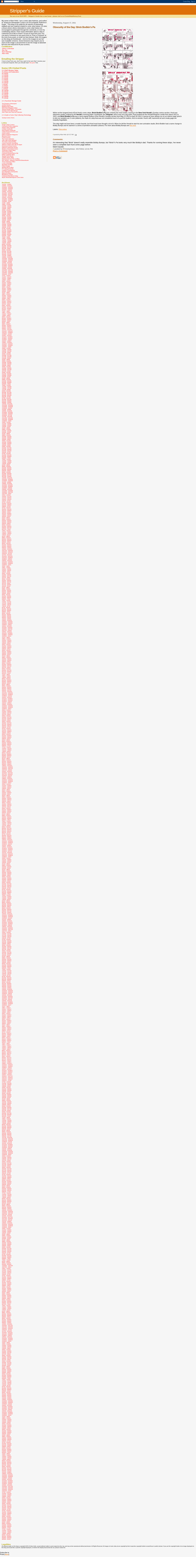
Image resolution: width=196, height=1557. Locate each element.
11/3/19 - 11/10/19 (7, 1216)
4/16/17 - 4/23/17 (6, 1028)
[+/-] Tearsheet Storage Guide (11, 101)
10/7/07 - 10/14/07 (7, 329)
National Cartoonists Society (10, 147)
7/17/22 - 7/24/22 (6, 1382)
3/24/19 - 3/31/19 (6, 1171)
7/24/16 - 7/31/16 (6, 973)
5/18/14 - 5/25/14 (6, 811)
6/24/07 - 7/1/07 (6, 310)
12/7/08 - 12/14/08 (7, 416)
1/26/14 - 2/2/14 (6, 788)
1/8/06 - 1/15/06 (6, 204)
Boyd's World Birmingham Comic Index (12, 177)
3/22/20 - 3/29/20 (6, 1244)
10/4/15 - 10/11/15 (7, 914)
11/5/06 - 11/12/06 (7, 263)
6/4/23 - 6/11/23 (6, 1448)
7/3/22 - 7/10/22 (6, 1379)
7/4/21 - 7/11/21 (6, 1305)
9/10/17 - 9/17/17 (6, 1057)
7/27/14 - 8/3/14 (6, 825)
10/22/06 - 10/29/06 (7, 260)
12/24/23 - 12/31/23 (7, 1489)
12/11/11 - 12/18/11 (7, 633)
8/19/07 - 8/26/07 (6, 320)
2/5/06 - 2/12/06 (6, 210)
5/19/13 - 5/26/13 (6, 737)
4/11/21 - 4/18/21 (6, 1288)
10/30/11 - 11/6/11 (7, 624)
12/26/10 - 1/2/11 (6, 565)
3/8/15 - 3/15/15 (6, 871)
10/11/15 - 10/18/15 (7, 915)
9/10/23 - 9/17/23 (6, 1468)
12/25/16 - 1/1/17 (6, 1005)
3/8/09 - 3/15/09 (6, 435)
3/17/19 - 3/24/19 (6, 1170)
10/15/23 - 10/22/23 (7, 1475)
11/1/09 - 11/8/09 (6, 482)
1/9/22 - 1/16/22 (6, 1344)
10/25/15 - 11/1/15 (7, 918)
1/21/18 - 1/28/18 (6, 1084)
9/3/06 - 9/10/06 (6, 250)
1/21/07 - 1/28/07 (6, 278)
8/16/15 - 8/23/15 (6, 904)
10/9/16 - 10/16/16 (7, 989)
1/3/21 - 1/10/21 (6, 1268)
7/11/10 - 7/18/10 (6, 532)
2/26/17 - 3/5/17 (6, 1018)
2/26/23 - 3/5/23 (6, 1428)
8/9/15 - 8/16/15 (6, 902)
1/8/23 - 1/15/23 (6, 1418)
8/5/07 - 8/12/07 (6, 317)
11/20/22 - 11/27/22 (7, 1408)
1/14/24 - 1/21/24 (6, 1493)
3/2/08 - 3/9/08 (6, 359)
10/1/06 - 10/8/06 (6, 255)
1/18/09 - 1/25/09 (6, 425)
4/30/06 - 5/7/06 (6, 227)
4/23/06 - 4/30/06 (6, 225)
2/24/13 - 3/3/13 (6, 720)
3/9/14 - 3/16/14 (6, 797)
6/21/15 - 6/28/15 (6, 892)
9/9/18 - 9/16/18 (6, 1131)
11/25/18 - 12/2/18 (7, 1147)
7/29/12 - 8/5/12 (6, 677)
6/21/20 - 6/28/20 (6, 1257)
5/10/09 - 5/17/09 (6, 448)
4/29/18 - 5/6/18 (6, 1104)
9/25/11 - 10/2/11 (6, 617)
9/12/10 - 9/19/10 (6, 545)
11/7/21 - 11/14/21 (7, 1331)
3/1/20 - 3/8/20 (6, 1240)
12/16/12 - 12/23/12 (7, 706)
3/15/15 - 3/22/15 (6, 872)
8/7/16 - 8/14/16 (6, 976)
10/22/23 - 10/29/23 (7, 1476)
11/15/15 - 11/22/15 (7, 922)
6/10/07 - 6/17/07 (6, 307)
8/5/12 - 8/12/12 (6, 678)
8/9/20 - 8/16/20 (6, 1263)
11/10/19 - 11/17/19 (7, 1217)
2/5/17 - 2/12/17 (6, 1013)
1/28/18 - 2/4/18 (6, 1086)
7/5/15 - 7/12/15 (6, 895)
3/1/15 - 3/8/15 (6, 869)
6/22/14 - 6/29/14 (6, 818)
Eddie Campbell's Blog (8, 154)
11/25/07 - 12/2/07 (7, 339)
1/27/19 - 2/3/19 (6, 1160)
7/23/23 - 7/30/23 (6, 1458)
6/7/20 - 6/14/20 (6, 1254)
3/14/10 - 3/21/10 (6, 509)
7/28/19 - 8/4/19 (6, 1197)
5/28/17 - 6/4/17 (6, 1036)
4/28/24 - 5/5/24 (6, 1515)
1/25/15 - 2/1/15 (6, 862)
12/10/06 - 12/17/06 (7, 270)
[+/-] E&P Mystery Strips (10, 70)
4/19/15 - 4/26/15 (6, 879)
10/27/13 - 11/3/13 (7, 770)
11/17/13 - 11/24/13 (7, 774)
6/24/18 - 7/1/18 (6, 1116)
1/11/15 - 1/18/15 (6, 859)
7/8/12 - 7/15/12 (6, 676)
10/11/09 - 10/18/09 (7, 479)
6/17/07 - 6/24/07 (6, 308)
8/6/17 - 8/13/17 (6, 1050)
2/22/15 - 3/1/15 (6, 868)
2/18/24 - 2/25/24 (6, 1500)
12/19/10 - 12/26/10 (7, 563)
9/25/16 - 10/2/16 (6, 986)
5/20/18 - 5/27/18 (6, 1109)
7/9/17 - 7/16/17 (6, 1045)
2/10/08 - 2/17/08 (6, 355)
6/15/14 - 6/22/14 (6, 817)
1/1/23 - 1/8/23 (6, 1416)
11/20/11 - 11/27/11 (7, 629)
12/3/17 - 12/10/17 (7, 1075)
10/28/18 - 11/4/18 (7, 1141)
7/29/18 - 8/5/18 (6, 1123)
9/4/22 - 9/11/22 (6, 1392)
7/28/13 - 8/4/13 (6, 751)
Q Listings (5, 96)
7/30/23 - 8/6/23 (6, 1459)
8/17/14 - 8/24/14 (6, 829)
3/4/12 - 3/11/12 (6, 650)
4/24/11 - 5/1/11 (6, 586)
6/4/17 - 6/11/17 (6, 1037)
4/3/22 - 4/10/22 (6, 1361)
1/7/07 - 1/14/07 (6, 275)
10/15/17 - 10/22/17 (7, 1065)
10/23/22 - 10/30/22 (7, 1402)
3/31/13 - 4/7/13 (6, 727)
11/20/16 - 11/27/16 (7, 998)
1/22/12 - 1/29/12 (6, 641)
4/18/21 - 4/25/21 (6, 1290)
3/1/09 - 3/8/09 (6, 433)
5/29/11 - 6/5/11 (6, 593)
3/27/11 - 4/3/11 (6, 583)
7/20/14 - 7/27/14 (6, 824)
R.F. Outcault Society (7, 169)
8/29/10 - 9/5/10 (6, 542)
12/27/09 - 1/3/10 (6, 493)
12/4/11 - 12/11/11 (7, 631)
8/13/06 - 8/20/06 (6, 245)
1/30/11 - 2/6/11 (6, 572)
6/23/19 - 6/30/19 (6, 1190)
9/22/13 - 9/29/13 (6, 763)
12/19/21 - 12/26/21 (7, 1339)
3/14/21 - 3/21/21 (6, 1282)
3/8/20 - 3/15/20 (6, 1241)
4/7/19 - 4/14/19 (6, 1174)
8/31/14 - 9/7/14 (6, 832)
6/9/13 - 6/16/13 (6, 741)
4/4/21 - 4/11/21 (6, 1287)
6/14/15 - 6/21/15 (6, 891)
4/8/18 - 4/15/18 (6, 1100)
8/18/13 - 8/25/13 (6, 755)
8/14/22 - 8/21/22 (6, 1388)
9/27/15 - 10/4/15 (6, 912)
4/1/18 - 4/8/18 (6, 1099)
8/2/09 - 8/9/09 (6, 465)
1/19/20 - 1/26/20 (6, 1231)
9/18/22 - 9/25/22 (6, 1395)
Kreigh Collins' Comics (8, 124)
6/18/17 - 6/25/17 (6, 1040)
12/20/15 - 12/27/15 (7, 929)
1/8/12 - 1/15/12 (6, 639)
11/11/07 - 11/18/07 (7, 337)
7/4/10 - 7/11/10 (6, 530)
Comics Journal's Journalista (10, 143)
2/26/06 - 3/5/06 (6, 214)
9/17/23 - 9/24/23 (6, 1469)
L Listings (5, 89)
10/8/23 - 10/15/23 (7, 1473)
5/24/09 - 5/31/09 (6, 451)
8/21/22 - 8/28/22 (6, 1389)
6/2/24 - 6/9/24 (6, 1522)
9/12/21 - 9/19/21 (6, 1320)
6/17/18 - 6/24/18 (6, 1114)
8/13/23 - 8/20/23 (6, 1462)
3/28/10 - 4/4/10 (6, 512)
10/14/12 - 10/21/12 (7, 693)
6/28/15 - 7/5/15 (6, 894)
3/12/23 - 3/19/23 (6, 1431)
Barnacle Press (6, 136)
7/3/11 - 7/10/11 (6, 600)
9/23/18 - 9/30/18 (6, 1134)
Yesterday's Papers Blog (8, 150)
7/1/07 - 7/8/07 (6, 311)
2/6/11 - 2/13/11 (6, 573)
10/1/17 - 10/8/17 (6, 1062)
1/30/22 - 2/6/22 (6, 1348)
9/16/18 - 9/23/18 (6, 1133)
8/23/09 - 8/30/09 (6, 469)
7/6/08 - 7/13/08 (6, 385)
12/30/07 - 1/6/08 (6, 347)
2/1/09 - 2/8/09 (6, 428)
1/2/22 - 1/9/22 (6, 1342)
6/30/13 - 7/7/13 (6, 745)
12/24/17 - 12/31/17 (7, 1079)
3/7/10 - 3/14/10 (6, 508)
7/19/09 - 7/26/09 (6, 462)
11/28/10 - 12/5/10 (7, 559)
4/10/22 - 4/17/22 (6, 1362)
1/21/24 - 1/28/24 (6, 1495)
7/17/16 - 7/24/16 (6, 972)
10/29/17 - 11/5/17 (7, 1067)
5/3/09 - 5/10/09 (6, 446)
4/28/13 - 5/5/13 (6, 733)
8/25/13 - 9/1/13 (6, 757)
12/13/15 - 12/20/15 (7, 928)
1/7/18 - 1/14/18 (6, 1082)
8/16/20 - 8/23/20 (6, 1264)
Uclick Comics (6, 133)
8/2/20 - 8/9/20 (6, 1261)
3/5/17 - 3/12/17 (6, 1019)
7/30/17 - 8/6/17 (6, 1049)
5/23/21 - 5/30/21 (6, 1297)
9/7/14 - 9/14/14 (6, 834)
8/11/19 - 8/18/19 (6, 1200)
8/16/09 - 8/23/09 (6, 468)
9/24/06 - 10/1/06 (6, 254)
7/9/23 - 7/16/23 (6, 1455)
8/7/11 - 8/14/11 (6, 607)
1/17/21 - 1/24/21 (6, 1271)
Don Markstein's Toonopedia (10, 171)
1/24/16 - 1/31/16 (6, 936)
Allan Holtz (5, 53)
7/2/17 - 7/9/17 (6, 1043)
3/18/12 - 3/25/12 (6, 653)
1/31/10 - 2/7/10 (6, 500)
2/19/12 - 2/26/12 (6, 647)
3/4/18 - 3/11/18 (6, 1093)
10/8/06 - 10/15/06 (7, 257)
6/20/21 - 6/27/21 (6, 1302)
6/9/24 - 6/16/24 (6, 1523)
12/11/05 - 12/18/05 (7, 198)
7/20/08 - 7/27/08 (6, 388)
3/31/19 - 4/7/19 (6, 1173)
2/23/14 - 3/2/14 (6, 794)
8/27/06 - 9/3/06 (6, 248)
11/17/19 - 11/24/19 (7, 1218)
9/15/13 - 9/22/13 (6, 761)
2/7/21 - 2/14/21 (6, 1275)
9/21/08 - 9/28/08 (6, 401)
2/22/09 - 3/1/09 (6, 432)
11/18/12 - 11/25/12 (7, 700)
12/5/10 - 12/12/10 (7, 560)
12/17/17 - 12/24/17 (7, 1077)
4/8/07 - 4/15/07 (6, 294)
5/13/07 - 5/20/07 (6, 301)
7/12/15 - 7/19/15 (6, 896)
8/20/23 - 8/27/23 (6, 1463)
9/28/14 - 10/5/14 (6, 838)
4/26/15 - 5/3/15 (6, 881)
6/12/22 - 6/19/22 (6, 1375)
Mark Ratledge (6, 52)
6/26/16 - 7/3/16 (6, 968)
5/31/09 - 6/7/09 (6, 452)
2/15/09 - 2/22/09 (6, 431)
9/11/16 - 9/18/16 (6, 983)
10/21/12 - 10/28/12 (7, 694)
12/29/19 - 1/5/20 (6, 1227)
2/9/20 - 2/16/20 (6, 1235)
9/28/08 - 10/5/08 (6, 402)
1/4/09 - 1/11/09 (6, 422)
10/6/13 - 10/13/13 (7, 765)
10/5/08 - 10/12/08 (7, 404)
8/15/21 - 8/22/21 (6, 1314)
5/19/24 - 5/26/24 (6, 1519)
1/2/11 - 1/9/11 (6, 566)
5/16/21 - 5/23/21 (6, 1295)
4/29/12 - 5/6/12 (6, 661)
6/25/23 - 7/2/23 (6, 1452)
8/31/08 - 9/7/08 (6, 396)
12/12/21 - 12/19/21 (7, 1338)
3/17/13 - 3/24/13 (6, 724)
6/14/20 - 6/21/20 (6, 1255)
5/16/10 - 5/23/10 (6, 520)
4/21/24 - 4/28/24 (6, 1513)
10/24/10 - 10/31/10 (7, 552)
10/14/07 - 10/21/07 (7, 331)
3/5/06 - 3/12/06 (6, 216)
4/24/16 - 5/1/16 (6, 955)
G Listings (5, 81)
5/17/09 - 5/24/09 (6, 449)
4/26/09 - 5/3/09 (6, 445)
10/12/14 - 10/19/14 (7, 841)
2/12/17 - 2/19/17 (6, 1015)
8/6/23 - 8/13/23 (6, 1461)
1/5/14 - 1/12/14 (6, 784)
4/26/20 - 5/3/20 (6, 1245)
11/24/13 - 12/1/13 (7, 775)
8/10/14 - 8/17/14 (6, 828)
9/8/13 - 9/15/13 (6, 760)
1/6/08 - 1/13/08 (6, 348)
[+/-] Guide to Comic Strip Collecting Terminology (16, 115)
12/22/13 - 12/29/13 (7, 781)
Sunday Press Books (7, 156)
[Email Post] (75, 134)
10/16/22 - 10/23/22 (7, 1401)
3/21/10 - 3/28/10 (6, 510)
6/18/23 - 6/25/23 (6, 1451)
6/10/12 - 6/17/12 (6, 670)
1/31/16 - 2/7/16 (6, 938)
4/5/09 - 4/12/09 (6, 441)
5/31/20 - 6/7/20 (6, 1253)
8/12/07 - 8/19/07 (6, 318)
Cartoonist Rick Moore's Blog (10, 176)
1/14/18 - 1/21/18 (6, 1083)
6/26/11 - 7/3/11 (6, 599)
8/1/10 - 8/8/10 (6, 536)
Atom (7, 1554)
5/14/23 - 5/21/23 (6, 1443)
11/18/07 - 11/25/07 (7, 338)
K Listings (5, 87)
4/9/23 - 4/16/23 (6, 1436)
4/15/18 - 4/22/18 (6, 1102)
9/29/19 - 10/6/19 (6, 1208)
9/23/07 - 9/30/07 (6, 327)
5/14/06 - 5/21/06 (6, 230)
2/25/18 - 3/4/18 (6, 1092)
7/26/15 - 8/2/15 (6, 899)
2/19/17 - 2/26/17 (6, 1016)
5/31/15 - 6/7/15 (6, 888)
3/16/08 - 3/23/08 (6, 362)
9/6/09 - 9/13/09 (6, 472)
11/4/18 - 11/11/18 (7, 1143)
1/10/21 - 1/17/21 (6, 1270)
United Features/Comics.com (10, 132)
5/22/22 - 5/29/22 (6, 1371)
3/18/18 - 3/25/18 (6, 1096)
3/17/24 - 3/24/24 (6, 1506)
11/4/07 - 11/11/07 (7, 335)
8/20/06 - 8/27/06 (6, 247)
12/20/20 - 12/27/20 (7, 1265)
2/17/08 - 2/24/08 (6, 357)
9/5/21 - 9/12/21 (6, 1318)
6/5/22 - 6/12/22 (6, 1374)
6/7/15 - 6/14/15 (6, 889)
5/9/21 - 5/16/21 (6, 1294)
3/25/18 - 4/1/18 (6, 1097)
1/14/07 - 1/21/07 (6, 277)
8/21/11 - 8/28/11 (6, 610)
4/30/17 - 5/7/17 (6, 1030)
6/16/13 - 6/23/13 (6, 743)
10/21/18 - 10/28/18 (7, 1140)
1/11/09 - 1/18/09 (6, 424)
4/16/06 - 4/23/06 (6, 224)
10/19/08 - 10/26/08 (7, 406)
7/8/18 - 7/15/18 (6, 1119)
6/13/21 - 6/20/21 (6, 1301)
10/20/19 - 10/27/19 (7, 1213)
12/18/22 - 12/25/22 (7, 1414)
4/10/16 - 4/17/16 (6, 952)
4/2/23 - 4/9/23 (6, 1435)
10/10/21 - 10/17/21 (7, 1325)
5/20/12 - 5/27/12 (6, 666)
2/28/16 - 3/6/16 (6, 943)
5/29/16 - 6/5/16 (6, 962)
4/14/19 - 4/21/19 (6, 1176)
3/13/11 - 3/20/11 (6, 580)
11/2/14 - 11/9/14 (6, 845)
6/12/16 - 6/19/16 (6, 965)
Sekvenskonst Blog (7, 152)
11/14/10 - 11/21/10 (7, 556)
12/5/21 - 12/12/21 (7, 1337)
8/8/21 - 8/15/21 (6, 1312)
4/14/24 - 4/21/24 (6, 1512)
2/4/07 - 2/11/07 (6, 281)
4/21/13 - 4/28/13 (6, 731)
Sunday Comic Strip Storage (10, 111)
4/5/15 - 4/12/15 (6, 877)
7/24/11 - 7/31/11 (6, 604)
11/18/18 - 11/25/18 (7, 1146)
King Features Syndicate (9, 130)
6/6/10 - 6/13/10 (6, 525)
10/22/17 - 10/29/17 (7, 1066)
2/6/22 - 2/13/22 (6, 1349)
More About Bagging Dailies (9, 108)
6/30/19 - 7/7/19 (6, 1191)
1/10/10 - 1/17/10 (6, 496)
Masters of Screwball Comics (10, 149)
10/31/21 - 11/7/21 (7, 1330)
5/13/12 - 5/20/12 (6, 664)
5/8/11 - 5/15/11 (6, 589)
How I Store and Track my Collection (12, 112)
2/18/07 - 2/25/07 (6, 284)
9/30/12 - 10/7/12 (6, 690)
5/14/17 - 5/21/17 (6, 1033)
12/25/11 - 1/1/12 (6, 636)
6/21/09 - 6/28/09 (6, 456)
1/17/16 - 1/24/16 (6, 935)
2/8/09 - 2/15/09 (6, 429)
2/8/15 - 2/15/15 (6, 865)
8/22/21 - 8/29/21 (6, 1315)
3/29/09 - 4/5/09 (6, 439)
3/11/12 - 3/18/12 (6, 651)
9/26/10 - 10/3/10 (6, 547)
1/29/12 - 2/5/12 (6, 643)
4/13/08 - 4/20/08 (6, 368)
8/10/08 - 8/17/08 (6, 392)
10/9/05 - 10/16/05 (7, 186)
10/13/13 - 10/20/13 (7, 767)
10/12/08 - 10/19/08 (7, 405)
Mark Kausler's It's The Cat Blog (10, 159)
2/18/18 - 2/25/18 (6, 1090)
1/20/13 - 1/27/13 (6, 713)
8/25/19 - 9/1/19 (6, 1203)
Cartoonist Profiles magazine (10, 126)
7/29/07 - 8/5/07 (6, 315)
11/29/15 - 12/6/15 (7, 925)
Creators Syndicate (7, 129)
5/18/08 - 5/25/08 (6, 375)
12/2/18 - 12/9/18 (6, 1149)
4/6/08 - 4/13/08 (6, 367)
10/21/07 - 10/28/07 (7, 332)
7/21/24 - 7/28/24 (6, 1532)
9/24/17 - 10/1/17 (6, 1060)
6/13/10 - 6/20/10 (6, 526)
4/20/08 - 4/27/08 (6, 369)
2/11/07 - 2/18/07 (6, 282)
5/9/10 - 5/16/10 (6, 519)
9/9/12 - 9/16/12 (6, 686)
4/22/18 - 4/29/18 (6, 1103)
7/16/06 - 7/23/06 (6, 240)
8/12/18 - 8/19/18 (6, 1126)
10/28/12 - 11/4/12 (7, 696)
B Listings (5, 73)
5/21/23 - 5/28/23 (6, 1445)
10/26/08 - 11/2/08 (7, 408)
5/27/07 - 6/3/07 (6, 304)
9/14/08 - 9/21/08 (6, 399)
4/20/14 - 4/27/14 (6, 805)
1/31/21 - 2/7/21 (6, 1274)
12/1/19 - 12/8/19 (6, 1221)
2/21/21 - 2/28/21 (6, 1278)
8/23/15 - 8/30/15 (6, 905)
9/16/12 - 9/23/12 (6, 687)
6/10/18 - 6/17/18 (6, 1113)
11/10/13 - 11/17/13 (7, 773)
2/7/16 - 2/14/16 (6, 939)
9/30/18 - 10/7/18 (6, 1136)
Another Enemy (6, 105)
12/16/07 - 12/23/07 (7, 344)
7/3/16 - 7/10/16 (6, 969)
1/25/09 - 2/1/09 (6, 426)
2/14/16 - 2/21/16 (6, 941)
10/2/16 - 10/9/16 (6, 988)
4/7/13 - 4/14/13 (6, 728)
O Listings (5, 93)
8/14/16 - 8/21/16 (6, 978)
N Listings (5, 92)
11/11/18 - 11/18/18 (7, 1144)
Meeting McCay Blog (7, 167)
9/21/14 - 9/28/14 (6, 837)
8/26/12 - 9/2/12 (6, 683)
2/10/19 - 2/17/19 (6, 1163)
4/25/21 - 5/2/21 (6, 1291)
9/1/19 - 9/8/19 (6, 1204)
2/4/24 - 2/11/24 (6, 1498)
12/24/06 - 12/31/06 (7, 273)
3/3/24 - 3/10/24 (6, 1503)
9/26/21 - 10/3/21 (6, 1322)
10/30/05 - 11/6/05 (7, 190)
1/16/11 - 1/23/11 (6, 569)
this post (133, 125)
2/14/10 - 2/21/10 (6, 503)
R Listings (5, 98)
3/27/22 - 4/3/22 (6, 1359)
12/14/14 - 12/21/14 (7, 854)
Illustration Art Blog (7, 164)
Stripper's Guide (27, 11)
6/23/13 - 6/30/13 (6, 744)
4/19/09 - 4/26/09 (6, 443)
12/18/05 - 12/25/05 (7, 200)
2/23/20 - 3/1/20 (6, 1238)
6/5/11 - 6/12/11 (6, 594)
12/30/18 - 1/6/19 (6, 1154)
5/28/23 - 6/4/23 (6, 1446)
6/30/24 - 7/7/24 (6, 1528)
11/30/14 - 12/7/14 (7, 851)
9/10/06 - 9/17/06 (6, 251)
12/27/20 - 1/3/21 (6, 1267)
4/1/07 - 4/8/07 (6, 292)
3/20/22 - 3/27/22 (6, 1358)
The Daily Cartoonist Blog (9, 142)
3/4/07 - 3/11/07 (6, 287)
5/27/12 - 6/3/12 (6, 667)
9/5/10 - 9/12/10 (6, 543)
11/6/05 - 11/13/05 (7, 191)
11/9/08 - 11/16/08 (7, 411)
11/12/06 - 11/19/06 (7, 264)
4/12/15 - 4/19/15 (6, 878)
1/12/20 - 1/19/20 (6, 1230)
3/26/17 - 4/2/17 (6, 1023)
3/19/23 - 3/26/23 (6, 1432)
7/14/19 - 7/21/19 (6, 1194)
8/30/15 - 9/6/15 (6, 906)
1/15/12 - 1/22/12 (6, 640)
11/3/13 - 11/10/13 (7, 771)
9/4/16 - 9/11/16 (6, 982)
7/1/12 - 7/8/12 (6, 674)
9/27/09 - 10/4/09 (6, 476)
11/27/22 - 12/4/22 (7, 1409)
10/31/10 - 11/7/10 (7, 553)
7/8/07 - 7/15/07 (6, 312)
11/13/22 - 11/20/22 (7, 1406)
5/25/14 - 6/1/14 (6, 812)
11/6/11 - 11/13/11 (7, 626)
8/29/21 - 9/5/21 (6, 1317)
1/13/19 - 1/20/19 (6, 1157)
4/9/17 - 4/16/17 (6, 1026)
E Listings (5, 78)
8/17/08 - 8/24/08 (6, 394)
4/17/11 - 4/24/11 (6, 584)
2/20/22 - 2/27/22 (6, 1352)
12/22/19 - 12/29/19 (7, 1226)
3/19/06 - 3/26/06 (6, 218)
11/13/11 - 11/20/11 (7, 627)
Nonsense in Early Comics (9, 146)
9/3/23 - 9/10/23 (6, 1466)
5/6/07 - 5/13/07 (6, 300)
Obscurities (63, 129)
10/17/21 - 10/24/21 (7, 1327)
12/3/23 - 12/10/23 (7, 1485)
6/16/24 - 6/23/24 (6, 1525)
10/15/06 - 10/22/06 (7, 258)
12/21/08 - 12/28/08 (7, 419)
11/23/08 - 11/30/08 (7, 414)
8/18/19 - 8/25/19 (6, 1201)
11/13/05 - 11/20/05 (7, 193)
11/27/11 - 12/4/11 (7, 630)
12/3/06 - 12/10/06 (7, 268)
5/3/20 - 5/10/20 (6, 1247)
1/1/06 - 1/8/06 (6, 203)
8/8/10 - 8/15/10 (6, 537)
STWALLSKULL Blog (8, 157)
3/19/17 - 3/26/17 (6, 1022)
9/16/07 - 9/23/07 (6, 325)
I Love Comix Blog (7, 163)
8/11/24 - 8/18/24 (6, 1536)
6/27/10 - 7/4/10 (6, 529)
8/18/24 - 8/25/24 (6, 1537)
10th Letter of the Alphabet (9, 140)
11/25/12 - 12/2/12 (7, 701)
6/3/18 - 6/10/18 (6, 1112)
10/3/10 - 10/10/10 (7, 549)
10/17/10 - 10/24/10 (7, 550)
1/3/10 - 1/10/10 (6, 495)
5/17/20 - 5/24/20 (6, 1250)
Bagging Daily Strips (7, 106)
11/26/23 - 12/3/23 (7, 1483)
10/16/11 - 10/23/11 (7, 622)
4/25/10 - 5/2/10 (6, 516)
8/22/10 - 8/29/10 (6, 540)
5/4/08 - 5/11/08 (6, 372)
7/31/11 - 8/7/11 (6, 606)
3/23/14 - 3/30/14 (6, 800)
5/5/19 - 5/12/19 (6, 1180)
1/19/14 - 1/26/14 (6, 787)
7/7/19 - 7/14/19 (6, 1193)
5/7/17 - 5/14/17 (6, 1032)
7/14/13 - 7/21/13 (6, 748)
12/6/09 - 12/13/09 (7, 489)
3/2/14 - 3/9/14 (6, 795)
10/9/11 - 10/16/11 (7, 620)
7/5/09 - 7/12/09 (6, 459)
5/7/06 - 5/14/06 (6, 228)
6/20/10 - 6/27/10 (6, 527)
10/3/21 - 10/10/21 (7, 1324)
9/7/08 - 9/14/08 (6, 398)
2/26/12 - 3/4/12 (6, 649)
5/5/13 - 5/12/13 (6, 734)
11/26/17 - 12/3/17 (7, 1073)
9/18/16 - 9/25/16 (6, 985)
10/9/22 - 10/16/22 (7, 1399)
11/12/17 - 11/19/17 (7, 1070)
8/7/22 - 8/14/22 (6, 1386)
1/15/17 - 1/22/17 (6, 1009)
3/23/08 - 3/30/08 (6, 364)
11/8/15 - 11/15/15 (7, 921)
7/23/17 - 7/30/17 (6, 1047)
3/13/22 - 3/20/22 (6, 1357)
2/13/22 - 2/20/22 (6, 1351)
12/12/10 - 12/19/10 (7, 562)
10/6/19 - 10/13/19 (7, 1210)
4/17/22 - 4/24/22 (6, 1364)
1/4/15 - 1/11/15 (6, 858)
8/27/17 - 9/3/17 (6, 1055)
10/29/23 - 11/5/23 (7, 1478)
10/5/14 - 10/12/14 (7, 839)
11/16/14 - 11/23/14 (7, 848)
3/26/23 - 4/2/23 (6, 1433)
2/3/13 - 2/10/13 (6, 716)
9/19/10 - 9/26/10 (6, 546)
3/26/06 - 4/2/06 (6, 220)
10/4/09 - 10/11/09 (7, 478)
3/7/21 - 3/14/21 (6, 1281)
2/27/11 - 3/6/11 (6, 577)
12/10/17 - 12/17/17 (7, 1076)
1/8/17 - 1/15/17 (6, 1008)
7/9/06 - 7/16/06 (6, 238)
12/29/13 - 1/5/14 (6, 782)
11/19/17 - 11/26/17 (7, 1072)
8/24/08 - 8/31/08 (6, 395)
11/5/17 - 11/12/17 (7, 1069)
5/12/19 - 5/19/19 (6, 1181)
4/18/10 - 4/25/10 (6, 515)
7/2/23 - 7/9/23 (6, 1453)
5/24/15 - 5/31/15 (6, 886)
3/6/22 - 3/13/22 (6, 1355)
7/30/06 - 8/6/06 (6, 243)
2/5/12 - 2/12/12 (6, 644)
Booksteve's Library (7, 174)
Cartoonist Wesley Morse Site (10, 153)
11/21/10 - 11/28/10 (7, 557)
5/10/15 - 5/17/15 (6, 884)
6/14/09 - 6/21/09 (6, 455)
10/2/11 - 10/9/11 (6, 619)
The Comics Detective (8, 139)
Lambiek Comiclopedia (8, 170)
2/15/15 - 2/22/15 (6, 867)
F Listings (5, 79)
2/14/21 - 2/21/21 (6, 1277)
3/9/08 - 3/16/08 (6, 361)
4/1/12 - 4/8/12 (6, 656)
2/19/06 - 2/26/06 (6, 213)
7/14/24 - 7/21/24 (6, 1530)
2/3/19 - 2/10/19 (6, 1161)
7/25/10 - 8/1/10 (6, 535)
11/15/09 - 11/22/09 (7, 485)
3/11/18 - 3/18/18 (6, 1094)
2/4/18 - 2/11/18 (6, 1087)
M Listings (5, 90)
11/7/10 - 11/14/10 (7, 555)
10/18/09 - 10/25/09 (7, 480)
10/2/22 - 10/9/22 (6, 1398)
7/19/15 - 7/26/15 (6, 898)
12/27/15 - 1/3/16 (6, 931)
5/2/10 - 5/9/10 (6, 518)
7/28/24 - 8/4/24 (6, 1533)
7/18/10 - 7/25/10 (6, 533)
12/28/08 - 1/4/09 (6, 421)
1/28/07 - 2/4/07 (6, 280)
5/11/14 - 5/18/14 (6, 810)
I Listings (5, 84)
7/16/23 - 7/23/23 (6, 1456)
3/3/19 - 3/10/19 (6, 1167)
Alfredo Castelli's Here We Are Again (12, 144)
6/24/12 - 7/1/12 (6, 673)
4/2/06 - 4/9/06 (6, 221)
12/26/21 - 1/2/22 (6, 1341)
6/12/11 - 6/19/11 (6, 596)
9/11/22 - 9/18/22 (6, 1394)
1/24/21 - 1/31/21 (6, 1273)
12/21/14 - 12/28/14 (7, 855)
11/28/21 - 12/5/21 (7, 1335)
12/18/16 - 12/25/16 (7, 1003)
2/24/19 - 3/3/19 (6, 1166)
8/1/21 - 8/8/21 (6, 1311)
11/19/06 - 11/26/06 (7, 265)
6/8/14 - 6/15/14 (6, 815)
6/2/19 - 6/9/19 (6, 1186)
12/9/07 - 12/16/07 (7, 342)
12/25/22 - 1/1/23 (6, 1415)
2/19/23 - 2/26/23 (6, 1426)
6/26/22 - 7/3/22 (6, 1378)
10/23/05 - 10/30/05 (7, 188)
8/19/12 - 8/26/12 (6, 681)
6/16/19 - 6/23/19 (6, 1188)
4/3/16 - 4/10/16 (6, 951)
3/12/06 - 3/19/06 (6, 217)
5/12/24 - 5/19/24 (6, 1518)
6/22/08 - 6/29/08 (6, 382)
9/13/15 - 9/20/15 (6, 909)
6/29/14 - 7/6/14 (6, 820)
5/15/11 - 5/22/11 (6, 590)
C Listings (5, 75)
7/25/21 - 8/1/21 (6, 1310)
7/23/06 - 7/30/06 (6, 241)
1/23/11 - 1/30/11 (6, 570)
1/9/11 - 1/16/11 (6, 567)
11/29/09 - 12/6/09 (7, 488)
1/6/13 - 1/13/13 (6, 710)
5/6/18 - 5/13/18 (6, 1106)
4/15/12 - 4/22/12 (6, 659)
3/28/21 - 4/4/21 (6, 1285)
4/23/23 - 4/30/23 (6, 1439)
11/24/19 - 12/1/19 (7, 1220)
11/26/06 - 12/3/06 (7, 267)
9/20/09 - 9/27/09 (6, 475)
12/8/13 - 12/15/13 (7, 778)
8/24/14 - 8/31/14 (6, 831)
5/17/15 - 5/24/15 (6, 885)
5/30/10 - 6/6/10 (6, 523)
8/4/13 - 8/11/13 (6, 753)
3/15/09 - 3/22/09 (6, 436)
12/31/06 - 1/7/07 (6, 274)
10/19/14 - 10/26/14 (7, 842)
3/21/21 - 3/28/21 (6, 1284)
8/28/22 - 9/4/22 (6, 1391)
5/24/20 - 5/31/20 (6, 1251)
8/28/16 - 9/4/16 (6, 980)
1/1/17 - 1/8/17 (6, 1006)
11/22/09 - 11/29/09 (7, 486)
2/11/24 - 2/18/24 (6, 1499)
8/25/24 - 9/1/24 (6, 1539)
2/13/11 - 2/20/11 (6, 575)
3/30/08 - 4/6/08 (6, 365)
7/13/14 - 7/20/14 (6, 822)
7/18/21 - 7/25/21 (6, 1308)
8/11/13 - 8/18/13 (6, 754)
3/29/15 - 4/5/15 (6, 875)
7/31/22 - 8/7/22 (6, 1385)
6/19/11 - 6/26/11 (6, 597)
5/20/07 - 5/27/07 (6, 302)
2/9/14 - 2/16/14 (6, 791)
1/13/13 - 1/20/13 (6, 711)
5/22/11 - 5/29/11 (6, 592)
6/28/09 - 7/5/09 (6, 458)
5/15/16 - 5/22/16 (6, 959)
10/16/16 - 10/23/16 (7, 990)
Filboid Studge (6, 166)
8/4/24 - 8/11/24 (6, 1535)
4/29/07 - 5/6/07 (6, 298)
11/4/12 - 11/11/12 (7, 697)
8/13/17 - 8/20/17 (6, 1052)
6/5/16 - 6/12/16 (6, 963)
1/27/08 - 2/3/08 (6, 352)
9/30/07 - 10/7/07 (6, 328)
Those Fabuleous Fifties (8, 161)
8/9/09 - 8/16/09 (6, 466)
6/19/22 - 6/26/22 (6, 1377)
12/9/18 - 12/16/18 (7, 1150)
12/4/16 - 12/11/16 (7, 1000)
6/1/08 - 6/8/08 (6, 378)
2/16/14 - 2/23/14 (6, 792)
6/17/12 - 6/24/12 (6, 671)
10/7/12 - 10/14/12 (7, 691)
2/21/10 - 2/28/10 (6, 505)
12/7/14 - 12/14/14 (7, 852)
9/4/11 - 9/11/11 (6, 613)
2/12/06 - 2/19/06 (6, 211)
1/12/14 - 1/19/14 (6, 785)
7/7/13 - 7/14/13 (6, 747)
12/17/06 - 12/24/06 (7, 271)
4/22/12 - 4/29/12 (6, 660)
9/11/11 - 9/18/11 (6, 614)
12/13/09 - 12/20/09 (7, 490)
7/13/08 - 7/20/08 (6, 386)
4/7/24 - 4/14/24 (6, 1510)
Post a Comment (60, 151)
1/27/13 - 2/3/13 (6, 714)
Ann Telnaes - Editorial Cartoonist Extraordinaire (15, 160)
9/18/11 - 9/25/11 (6, 616)
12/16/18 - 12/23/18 (7, 1151)
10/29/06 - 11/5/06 (7, 261)
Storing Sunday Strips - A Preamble (11, 109)
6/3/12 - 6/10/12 (6, 669)
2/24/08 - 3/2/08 (6, 358)
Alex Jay (4, 50)
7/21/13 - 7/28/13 (6, 750)
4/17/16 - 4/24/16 (6, 953)
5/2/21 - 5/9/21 (6, 1292)
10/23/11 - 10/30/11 (7, 623)
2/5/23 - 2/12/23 (6, 1424)
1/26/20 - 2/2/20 (6, 1233)
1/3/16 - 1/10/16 (6, 932)
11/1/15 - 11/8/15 (6, 919)
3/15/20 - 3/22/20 (6, 1243)
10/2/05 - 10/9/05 (6, 184)
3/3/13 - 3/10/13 (6, 721)
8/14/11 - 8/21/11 (6, 609)
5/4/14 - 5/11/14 (6, 808)
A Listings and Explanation (10, 72)
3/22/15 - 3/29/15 (6, 874)
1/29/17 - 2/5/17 (6, 1012)
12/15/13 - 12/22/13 (7, 780)
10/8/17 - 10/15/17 (7, 1063)
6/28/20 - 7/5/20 (6, 1258)
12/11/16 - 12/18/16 (7, 1002)
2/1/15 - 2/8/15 (6, 864)
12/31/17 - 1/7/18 (6, 1080)
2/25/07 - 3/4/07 (6, 285)
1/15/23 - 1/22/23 (6, 1419)
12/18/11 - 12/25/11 (7, 634)
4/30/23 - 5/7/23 (6, 1441)
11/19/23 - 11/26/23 (7, 1482)
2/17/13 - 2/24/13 (6, 718)
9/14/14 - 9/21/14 (6, 835)
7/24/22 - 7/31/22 (6, 1384)
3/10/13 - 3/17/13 (6, 723)
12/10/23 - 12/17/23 (7, 1486)
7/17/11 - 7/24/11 (6, 603)
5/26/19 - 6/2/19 (6, 1184)
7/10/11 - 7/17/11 (6, 602)
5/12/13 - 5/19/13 (6, 735)
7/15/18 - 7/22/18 (6, 1120)
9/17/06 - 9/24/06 (6, 253)
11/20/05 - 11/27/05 (7, 194)
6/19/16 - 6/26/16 (6, 966)
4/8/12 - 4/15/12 (6, 657)
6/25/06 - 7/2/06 (6, 235)
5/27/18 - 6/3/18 (6, 1110)
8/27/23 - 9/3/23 (6, 1465)
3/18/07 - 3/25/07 (6, 290)
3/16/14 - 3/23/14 (6, 798)
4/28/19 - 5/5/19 (6, 1179)
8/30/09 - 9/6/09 (6, 471)
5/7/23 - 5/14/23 (6, 1442)
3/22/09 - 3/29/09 (6, 438)
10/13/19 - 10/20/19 (7, 1211)
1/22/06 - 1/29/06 (6, 207)
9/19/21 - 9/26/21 (6, 1321)
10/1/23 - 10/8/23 (6, 1472)
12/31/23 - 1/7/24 (6, 1490)
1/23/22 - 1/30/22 (6, 1347)
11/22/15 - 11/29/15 (7, 924)
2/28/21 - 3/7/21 (6, 1280)
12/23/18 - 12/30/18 (7, 1153)
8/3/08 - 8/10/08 (6, 391)
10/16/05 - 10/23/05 (7, 187)
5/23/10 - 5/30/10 (6, 522)
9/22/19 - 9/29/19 (6, 1207)
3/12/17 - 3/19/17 (6, 1020)
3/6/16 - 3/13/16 (6, 945)
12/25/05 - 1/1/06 (6, 201)
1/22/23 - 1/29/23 (6, 1421)
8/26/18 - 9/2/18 (6, 1129)
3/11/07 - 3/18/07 (6, 288)
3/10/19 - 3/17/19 (6, 1169)
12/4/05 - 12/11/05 (7, 197)
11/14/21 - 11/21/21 (7, 1332)
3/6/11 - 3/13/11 (6, 579)
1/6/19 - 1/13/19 (6, 1156)
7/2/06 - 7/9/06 (6, 237)
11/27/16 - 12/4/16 (7, 999)
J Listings (5, 85)
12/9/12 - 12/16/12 (7, 704)
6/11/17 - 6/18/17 (6, 1039)
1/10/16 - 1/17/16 (6, 933)
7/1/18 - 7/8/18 (6, 1117)
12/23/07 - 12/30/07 (7, 345)
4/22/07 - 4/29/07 (6, 297)
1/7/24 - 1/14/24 (6, 1492)
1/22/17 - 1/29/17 (6, 1010)
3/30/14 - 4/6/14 (6, 801)
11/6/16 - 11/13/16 (7, 995)
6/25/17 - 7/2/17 (6, 1042)
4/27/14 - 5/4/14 (6, 807)
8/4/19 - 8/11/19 (6, 1198)
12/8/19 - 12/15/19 (7, 1223)
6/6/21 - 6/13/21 (6, 1300)
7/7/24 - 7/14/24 (6, 1529)
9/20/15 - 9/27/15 (6, 911)
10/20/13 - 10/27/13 (7, 768)
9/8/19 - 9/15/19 (6, 1206)
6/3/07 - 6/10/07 (6, 305)
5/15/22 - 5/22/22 (6, 1369)
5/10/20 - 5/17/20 (6, 1248)
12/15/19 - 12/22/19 (7, 1224)
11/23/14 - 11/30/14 (7, 849)
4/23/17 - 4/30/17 (6, 1029)
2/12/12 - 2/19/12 (6, 646)
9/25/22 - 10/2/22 (6, 1396)
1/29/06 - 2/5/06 (6, 208)
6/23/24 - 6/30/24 (6, 1526)
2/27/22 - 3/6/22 (6, 1354)
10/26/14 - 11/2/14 (7, 844)
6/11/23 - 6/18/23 (6, 1449)
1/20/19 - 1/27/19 (6, 1159)
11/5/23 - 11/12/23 (7, 1479)
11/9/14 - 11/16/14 (7, 847)
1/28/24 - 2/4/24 (6, 1496)
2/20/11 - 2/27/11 (6, 576)
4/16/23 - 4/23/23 (6, 1438)
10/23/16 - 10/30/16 (7, 992)
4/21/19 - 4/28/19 (6, 1177)
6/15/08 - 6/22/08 (6, 381)
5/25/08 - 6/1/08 (6, 376)
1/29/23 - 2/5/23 (6, 1422)
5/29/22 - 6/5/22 (6, 1372)
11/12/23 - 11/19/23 (7, 1481)
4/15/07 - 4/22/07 (6, 295)
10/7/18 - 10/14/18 (7, 1137)
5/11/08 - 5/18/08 (6, 374)
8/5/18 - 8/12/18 (6, 1124)
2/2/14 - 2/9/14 (6, 790)
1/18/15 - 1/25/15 (6, 861)
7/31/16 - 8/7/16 (6, 975)
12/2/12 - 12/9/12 (6, 703)
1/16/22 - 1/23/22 (6, 1345)
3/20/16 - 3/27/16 (6, 948)
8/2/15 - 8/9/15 (6, 901)
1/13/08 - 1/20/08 (6, 349)
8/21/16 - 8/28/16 (6, 979)
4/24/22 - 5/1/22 (6, 1365)
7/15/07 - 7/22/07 (6, 314)
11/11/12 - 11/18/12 (7, 698)
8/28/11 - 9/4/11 (6, 612)
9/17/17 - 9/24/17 (6, 1059)
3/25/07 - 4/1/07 (6, 291)
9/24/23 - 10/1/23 (6, 1471)
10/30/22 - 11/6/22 (7, 1404)
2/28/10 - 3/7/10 (6, 506)
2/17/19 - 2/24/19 (6, 1164)
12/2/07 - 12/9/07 (6, 341)
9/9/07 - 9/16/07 (6, 324)
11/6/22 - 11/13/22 (7, 1405)
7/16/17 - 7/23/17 (6, 1046)
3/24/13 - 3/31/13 (6, 726)
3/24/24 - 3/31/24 (6, 1508)
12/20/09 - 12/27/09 (7, 492)
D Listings (5, 76)
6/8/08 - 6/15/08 (6, 379)
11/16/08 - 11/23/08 (7, 412)
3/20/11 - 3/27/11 (6, 582)
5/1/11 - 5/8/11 (6, 587)
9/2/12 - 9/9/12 (6, 684)
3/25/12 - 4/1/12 (6, 654)
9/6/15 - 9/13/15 (6, 908)
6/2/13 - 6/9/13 (6, 740)
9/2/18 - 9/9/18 (6, 1130)
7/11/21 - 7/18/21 (6, 1307)
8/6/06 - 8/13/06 (6, 244)
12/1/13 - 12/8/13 (6, 777)
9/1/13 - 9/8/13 (6, 758)
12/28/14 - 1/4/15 (6, 857)
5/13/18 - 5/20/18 (6, 1107)
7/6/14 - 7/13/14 (6, 821)
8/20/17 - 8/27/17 (6, 1053)
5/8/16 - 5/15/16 (6, 958)
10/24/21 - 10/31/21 (7, 1328)
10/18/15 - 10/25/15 (7, 916)
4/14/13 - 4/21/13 (6, 730)
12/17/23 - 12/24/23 (7, 1488)
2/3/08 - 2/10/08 (6, 354)
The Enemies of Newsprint (9, 103)
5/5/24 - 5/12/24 (6, 1516)
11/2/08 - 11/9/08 (6, 409)
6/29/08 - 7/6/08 (6, 384)
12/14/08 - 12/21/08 (7, 418)
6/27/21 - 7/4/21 (6, 1304)
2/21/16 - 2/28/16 (6, 942)
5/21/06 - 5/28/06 (6, 231)
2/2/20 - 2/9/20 (6, 1234)
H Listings (5, 82)
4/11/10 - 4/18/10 (6, 513)
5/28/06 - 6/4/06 (6, 233)
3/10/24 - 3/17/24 (6, 1505)
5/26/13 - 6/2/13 (6, 738)
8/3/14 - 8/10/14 (6, 827)
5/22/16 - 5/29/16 (6, 961)
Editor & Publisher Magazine (10, 134)
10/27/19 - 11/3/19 (7, 1214)
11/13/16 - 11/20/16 (7, 996)
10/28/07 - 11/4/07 (7, 334)
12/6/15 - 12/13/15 (7, 926)
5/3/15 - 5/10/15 (6, 882)
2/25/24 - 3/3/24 (6, 1502)
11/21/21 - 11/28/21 (7, 1334)
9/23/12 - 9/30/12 (6, 688)
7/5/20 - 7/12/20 (6, 1260)
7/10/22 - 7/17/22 (6, 1381)
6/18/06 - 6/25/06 (6, 234)
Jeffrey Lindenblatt (8, 48)
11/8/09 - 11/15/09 (7, 483)
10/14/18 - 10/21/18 (7, 1139)
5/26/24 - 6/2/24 (6, 1520)
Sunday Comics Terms (8, 117)
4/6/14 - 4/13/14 (6, 802)
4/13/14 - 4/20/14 (6, 804)
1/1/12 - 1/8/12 (6, 637)
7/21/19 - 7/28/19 (6, 1196)
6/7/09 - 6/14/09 (6, 453)
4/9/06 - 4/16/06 (6, 223)
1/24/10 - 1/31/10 (6, 499)
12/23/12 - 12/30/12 (7, 707)
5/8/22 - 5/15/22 (6, 1368)
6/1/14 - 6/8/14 (6, 814)
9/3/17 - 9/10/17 (6, 1056)
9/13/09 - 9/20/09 (6, 473)
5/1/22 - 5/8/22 (6, 1367)
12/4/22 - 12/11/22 (7, 1411)
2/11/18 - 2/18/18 (6, 1089)
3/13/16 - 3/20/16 (6, 946)
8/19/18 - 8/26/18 (6, 1127)
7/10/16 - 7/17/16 (6, 971)
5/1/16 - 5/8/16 (6, 956)
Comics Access (6, 137)
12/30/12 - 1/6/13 (6, 708)
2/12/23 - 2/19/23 (6, 1425)
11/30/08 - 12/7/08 (7, 415)
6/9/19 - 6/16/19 (6, 1187)
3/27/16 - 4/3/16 (6, 949)
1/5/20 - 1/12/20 (6, 1228)
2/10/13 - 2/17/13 (6, 717)
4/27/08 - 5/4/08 (6, 371)
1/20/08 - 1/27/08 (6, 351)
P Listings (5, 95)
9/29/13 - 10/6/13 (6, 764)
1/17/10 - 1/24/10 (6, 498)
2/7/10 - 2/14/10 (6, 502)
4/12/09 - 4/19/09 (6, 442)
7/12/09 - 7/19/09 (6, 461)
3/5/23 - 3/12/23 (6, 1429)
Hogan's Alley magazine (8, 127)
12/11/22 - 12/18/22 (7, 1412)
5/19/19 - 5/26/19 (6, 1183)
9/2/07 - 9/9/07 (6, 322)
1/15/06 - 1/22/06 (6, 206)
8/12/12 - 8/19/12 (6, 680)
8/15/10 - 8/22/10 (6, 539)
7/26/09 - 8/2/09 (6, 463)
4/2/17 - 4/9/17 (6, 1025)
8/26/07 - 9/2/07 (6, 321)
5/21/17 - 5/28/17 (6, 1035)
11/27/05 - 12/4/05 (7, 196)
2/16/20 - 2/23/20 (6, 1237)
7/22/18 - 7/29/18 (6, 1122)
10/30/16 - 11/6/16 (7, 993)
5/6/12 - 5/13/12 (6, 663)
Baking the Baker (6, 173)
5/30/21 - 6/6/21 (6, 1298)
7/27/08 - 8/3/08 (6, 389)
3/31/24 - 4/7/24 (6, 1509)
